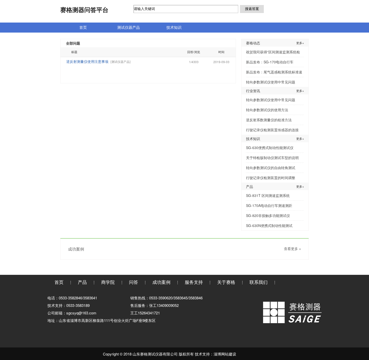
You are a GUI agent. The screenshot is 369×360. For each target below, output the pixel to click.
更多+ (300, 43)
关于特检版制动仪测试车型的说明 (272, 157)
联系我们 (259, 282)
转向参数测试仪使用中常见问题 (270, 81)
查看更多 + (292, 248)
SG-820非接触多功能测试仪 (268, 215)
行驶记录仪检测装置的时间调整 (270, 177)
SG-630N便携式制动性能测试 (269, 225)
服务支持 (194, 282)
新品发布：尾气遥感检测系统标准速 (274, 71)
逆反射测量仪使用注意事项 (87, 62)
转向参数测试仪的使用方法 (267, 109)
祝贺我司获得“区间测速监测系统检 (273, 51)
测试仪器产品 (120, 62)
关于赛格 (226, 282)
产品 (82, 282)
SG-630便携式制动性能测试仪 (269, 147)
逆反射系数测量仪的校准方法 (269, 119)
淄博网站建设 (225, 353)
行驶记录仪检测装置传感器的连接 (272, 129)
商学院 (108, 282)
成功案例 (161, 282)
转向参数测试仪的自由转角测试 (270, 167)
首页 (59, 282)
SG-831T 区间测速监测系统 (268, 195)
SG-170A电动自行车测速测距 (269, 205)
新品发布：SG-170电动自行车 (269, 61)
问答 (133, 282)
